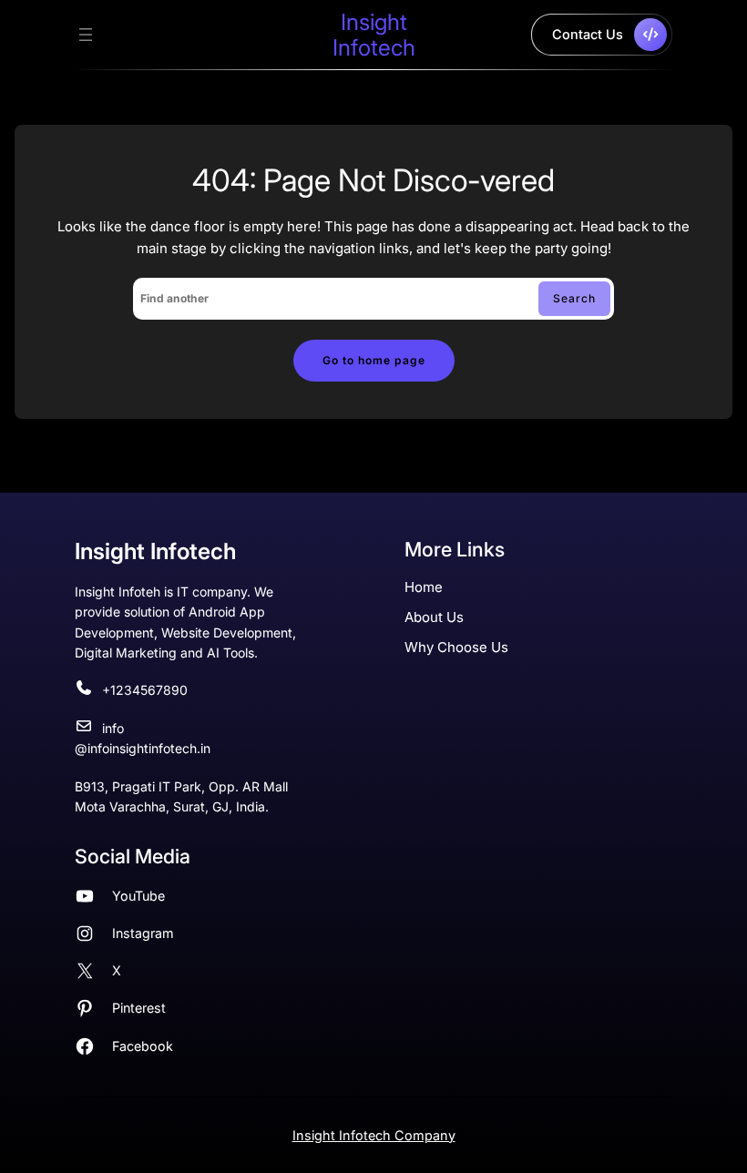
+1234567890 (145, 690)
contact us (587, 34)
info (113, 728)
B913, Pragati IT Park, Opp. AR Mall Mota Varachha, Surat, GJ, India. (181, 796)
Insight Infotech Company (373, 1135)
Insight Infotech (374, 34)
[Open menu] (86, 35)
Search (574, 298)
